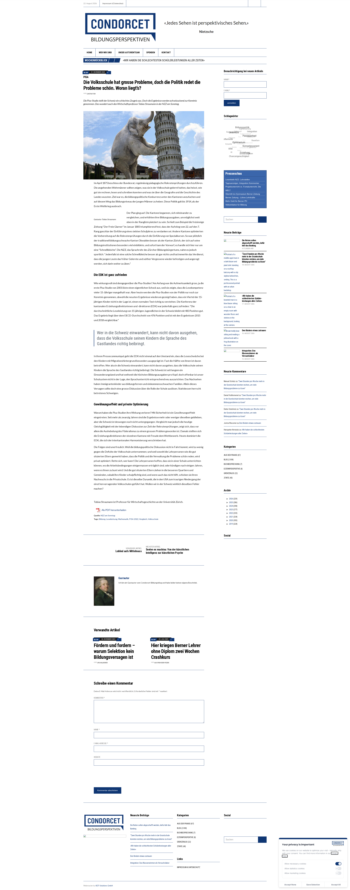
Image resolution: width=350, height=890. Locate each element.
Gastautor (91, 94)
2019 (231, 524)
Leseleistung (111, 519)
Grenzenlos (229, 473)
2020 (231, 520)
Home (89, 52)
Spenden (150, 52)
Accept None (290, 884)
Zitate (226, 478)
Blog (86, 73)
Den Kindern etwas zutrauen (141, 60)
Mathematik (123, 519)
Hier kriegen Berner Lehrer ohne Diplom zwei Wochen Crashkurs (176, 651)
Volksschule (153, 519)
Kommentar (99, 698)
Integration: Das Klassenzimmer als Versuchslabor (250, 353)
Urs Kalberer (102, 662)
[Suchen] (262, 219)
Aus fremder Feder (161, 662)
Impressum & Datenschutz (112, 3)
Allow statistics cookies (294, 868)
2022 (231, 513)
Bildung (102, 519)
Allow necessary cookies (295, 863)
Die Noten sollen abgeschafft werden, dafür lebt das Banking (253, 243)
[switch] (338, 863)
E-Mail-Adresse (101, 743)
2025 (231, 502)
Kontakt (166, 52)
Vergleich (143, 519)
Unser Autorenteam (129, 52)
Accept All (336, 884)
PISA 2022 (133, 519)
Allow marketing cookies (295, 873)
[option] (195, 60)
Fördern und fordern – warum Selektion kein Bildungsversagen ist (114, 651)
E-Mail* (227, 90)
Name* (226, 79)
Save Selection (313, 884)
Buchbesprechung (232, 464)
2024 (231, 506)
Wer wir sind (105, 52)
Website (97, 757)
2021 (231, 517)
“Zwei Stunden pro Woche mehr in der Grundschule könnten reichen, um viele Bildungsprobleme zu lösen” (253, 258)
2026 (231, 499)
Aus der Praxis (230, 455)
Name (97, 730)
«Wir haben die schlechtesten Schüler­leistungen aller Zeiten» (252, 298)
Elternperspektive (232, 469)
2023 (231, 509)
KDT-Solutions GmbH (104, 886)
